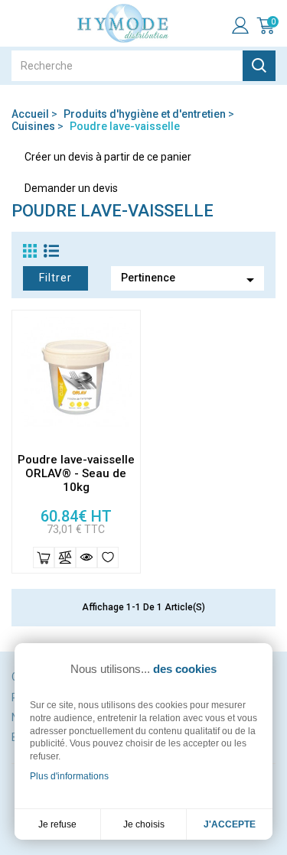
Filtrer (55, 277)
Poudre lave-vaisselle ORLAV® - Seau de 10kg (76, 473)
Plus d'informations (69, 776)
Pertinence (190, 280)
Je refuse (57, 824)
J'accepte (230, 824)
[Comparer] (65, 557)
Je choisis (144, 824)
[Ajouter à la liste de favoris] (108, 557)
